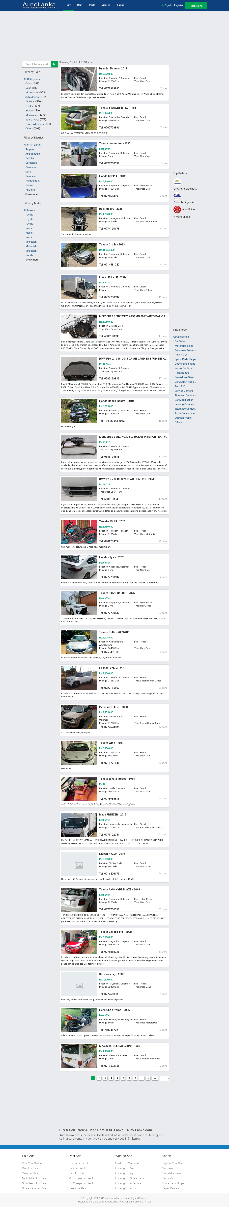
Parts (92, 5)
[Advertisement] (114, 35)
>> (154, 1078)
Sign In (168, 5)
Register (178, 5)
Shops (120, 5)
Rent (79, 5)
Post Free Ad (196, 6)
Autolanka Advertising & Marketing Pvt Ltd (129, 1201)
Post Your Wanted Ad (127, 1163)
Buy (69, 5)
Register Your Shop (173, 1163)
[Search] (54, 64)
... (142, 1078)
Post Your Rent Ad (79, 1163)
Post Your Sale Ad (32, 1163)
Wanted (106, 5)
